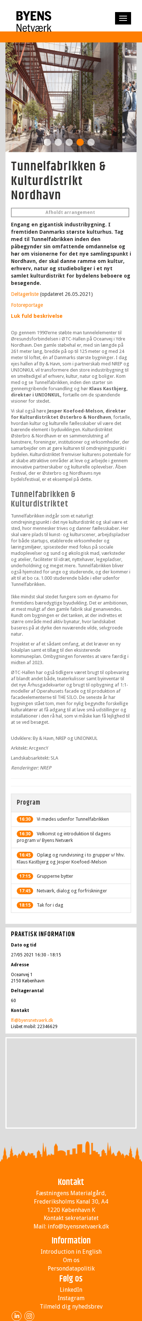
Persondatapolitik (71, 1268)
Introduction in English (71, 1251)
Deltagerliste (25, 294)
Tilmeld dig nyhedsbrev (71, 1306)
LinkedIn (71, 1289)
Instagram (71, 1298)
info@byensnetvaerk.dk (78, 1226)
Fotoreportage (27, 305)
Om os (71, 1260)
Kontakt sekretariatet (71, 1218)
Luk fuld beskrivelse (37, 316)
